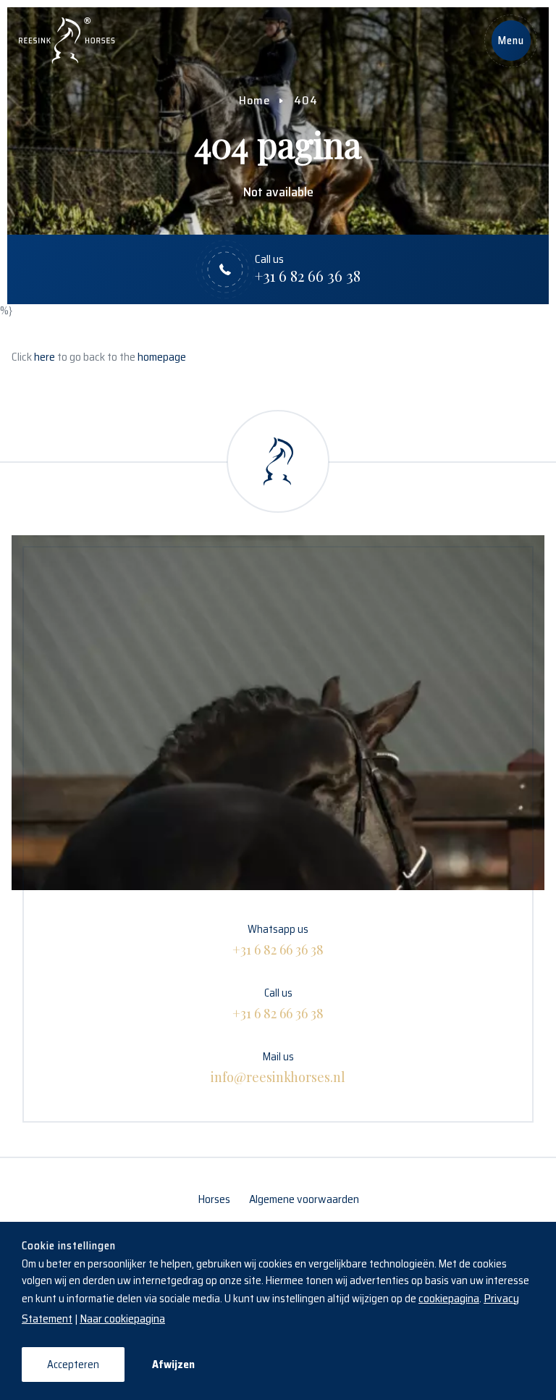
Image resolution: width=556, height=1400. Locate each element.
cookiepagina (448, 1298)
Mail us (278, 1067)
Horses (214, 1199)
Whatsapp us (278, 939)
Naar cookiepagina (122, 1318)
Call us (278, 1003)
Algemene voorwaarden (304, 1199)
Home (254, 100)
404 (306, 100)
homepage (162, 357)
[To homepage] (67, 40)
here (44, 357)
